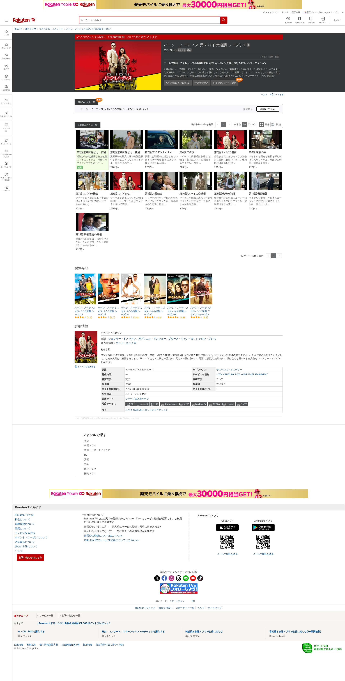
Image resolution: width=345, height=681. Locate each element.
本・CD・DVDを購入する (31, 631)
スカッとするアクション (155, 409)
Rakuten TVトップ (145, 607)
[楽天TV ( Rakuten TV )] (24, 22)
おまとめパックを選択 (224, 82)
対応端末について (25, 541)
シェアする (279, 94)
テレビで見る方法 (25, 532)
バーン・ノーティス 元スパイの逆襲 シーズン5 (154, 311)
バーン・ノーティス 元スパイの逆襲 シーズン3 (108, 311)
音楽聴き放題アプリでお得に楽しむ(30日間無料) (295, 631)
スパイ (128, 409)
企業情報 (18, 644)
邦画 (86, 464)
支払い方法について (26, 546)
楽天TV (18, 28)
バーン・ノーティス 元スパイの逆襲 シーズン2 (85, 311)
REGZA (216, 404)
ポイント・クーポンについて (31, 537)
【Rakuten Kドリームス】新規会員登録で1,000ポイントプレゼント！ (73, 623)
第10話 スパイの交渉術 (193, 193)
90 (253, 124)
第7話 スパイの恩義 (87, 193)
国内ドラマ (90, 473)
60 (249, 124)
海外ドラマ (90, 468)
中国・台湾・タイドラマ (97, 450)
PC (132, 404)
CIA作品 (137, 409)
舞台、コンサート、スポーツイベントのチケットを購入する (133, 631)
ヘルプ (264, 94)
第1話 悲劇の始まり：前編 (91, 152)
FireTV (244, 404)
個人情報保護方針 (49, 644)
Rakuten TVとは (24, 514)
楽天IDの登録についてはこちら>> (103, 535)
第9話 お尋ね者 (153, 193)
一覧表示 (261, 124)
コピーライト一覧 (185, 607)
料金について (22, 519)
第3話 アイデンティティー (160, 152)
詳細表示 (272, 124)
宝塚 (86, 440)
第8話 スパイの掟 (120, 193)
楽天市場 (296, 12)
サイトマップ (215, 607)
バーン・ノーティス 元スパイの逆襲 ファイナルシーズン (200, 311)
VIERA (186, 404)
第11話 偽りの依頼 (224, 193)
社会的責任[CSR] (71, 644)
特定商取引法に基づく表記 (110, 644)
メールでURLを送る (227, 553)
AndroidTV (201, 404)
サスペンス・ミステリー (229, 369)
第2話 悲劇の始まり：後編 (125, 152)
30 (244, 124)
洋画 (86, 459)
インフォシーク (270, 12)
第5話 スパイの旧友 (225, 152)
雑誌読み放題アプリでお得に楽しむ (204, 631)
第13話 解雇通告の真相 (89, 234)
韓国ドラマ (90, 445)
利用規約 (31, 644)
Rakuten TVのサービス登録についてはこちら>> (111, 540)
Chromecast (171, 404)
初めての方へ (165, 607)
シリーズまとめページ (137, 398)
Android (144, 404)
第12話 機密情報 (258, 193)
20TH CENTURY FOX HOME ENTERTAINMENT (242, 374)
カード (285, 12)
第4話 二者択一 (188, 152)
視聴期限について (25, 523)
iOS (156, 404)
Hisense (230, 404)
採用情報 (87, 644)
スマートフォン (177, 601)
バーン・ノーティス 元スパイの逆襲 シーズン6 (177, 311)
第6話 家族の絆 (257, 152)
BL (85, 454)
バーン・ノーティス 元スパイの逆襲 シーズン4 (131, 311)
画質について (22, 528)
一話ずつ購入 (201, 82)
